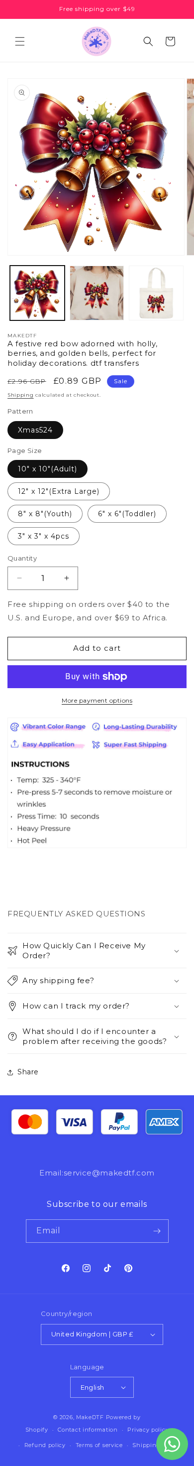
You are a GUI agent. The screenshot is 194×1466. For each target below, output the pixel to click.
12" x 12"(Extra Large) (58, 491)
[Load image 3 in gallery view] (156, 293)
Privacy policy (148, 1429)
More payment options (97, 700)
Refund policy (45, 1445)
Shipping (20, 395)
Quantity (22, 558)
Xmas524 (35, 430)
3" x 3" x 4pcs (43, 536)
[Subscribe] (157, 1231)
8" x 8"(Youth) (45, 513)
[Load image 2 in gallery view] (97, 293)
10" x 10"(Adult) (47, 468)
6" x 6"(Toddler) (127, 513)
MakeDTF (90, 1417)
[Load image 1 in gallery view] (37, 293)
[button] (20, 41)
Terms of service (99, 1445)
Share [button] (28, 1071)
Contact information (87, 1429)
